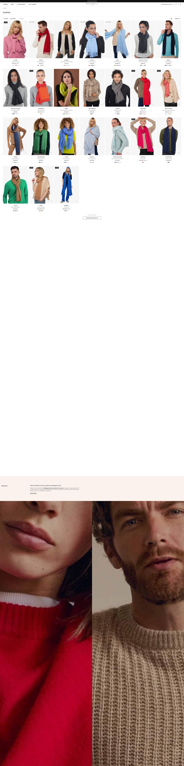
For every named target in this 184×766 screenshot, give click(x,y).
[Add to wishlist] (26, 22)
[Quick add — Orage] (128, 104)
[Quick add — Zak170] (51, 56)
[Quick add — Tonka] (77, 153)
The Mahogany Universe (166, 4)
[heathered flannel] (142, 65)
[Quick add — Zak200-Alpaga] (153, 56)
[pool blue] (12, 65)
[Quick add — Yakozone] (153, 104)
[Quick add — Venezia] (102, 153)
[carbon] (38, 65)
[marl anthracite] (37, 65)
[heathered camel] (40, 65)
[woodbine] (15, 65)
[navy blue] (92, 65)
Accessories (21, 4)
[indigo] (167, 65)
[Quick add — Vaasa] (26, 153)
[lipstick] (142, 162)
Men (12, 4)
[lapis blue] (166, 65)
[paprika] (88, 65)
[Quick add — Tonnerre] (51, 104)
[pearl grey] (63, 65)
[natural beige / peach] (17, 162)
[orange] (40, 210)
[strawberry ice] (14, 65)
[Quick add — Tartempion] (51, 153)
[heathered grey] (90, 65)
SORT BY (177, 18)
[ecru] (39, 65)
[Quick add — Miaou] (179, 56)
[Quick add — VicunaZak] (179, 153)
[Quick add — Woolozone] (179, 104)
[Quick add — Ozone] (26, 56)
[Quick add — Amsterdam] (102, 104)
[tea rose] (13, 65)
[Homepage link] (92, 4)
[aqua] (114, 162)
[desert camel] (65, 65)
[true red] (41, 65)
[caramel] (13, 210)
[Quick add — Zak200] (102, 56)
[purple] (116, 162)
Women (5, 4)
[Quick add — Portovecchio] (128, 153)
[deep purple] (143, 162)
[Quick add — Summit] (77, 201)
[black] (91, 65)
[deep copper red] (64, 65)
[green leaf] (16, 210)
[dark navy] (165, 65)
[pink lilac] (119, 162)
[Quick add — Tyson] (26, 201)
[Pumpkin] (17, 210)
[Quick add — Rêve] (51, 201)
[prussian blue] (42, 65)
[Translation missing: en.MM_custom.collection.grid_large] (169, 18)
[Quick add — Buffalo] (153, 153)
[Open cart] (180, 4)
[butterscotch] (39, 210)
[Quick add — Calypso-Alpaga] (26, 104)
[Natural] (141, 65)
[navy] (118, 162)
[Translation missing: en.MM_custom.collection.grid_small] (171, 18)
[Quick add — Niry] (128, 56)
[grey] (117, 162)
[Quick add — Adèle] (77, 104)
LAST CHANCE (32, 4)
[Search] (174, 4)
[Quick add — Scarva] (77, 56)
